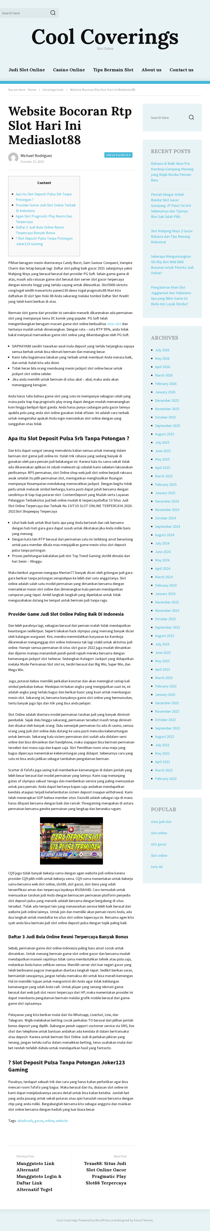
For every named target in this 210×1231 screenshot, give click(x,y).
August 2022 (164, 736)
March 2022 (164, 770)
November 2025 (167, 408)
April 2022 (162, 761)
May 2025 (162, 459)
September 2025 (167, 425)
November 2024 (167, 509)
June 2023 (163, 652)
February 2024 (166, 585)
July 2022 (162, 745)
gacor (38, 1120)
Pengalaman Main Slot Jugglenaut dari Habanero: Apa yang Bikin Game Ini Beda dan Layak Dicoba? (171, 295)
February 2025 (166, 484)
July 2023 (162, 644)
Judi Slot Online (27, 70)
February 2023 (166, 686)
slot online (159, 833)
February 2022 (166, 778)
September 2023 (167, 627)
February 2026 (166, 383)
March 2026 (164, 375)
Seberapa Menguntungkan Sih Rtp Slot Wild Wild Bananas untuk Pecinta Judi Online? (172, 264)
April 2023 (162, 669)
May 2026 (162, 358)
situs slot (114, 323)
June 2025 (163, 450)
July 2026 (162, 350)
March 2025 (164, 476)
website (62, 1120)
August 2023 (164, 635)
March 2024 (164, 577)
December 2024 (167, 501)
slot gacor (159, 844)
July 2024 (162, 543)
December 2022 (167, 703)
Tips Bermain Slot (113, 70)
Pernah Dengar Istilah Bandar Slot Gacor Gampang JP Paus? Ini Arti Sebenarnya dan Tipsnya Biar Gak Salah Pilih (171, 205)
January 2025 (165, 492)
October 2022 (165, 719)
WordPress (102, 1220)
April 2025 (162, 467)
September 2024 (167, 526)
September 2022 (167, 728)
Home (32, 90)
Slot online (159, 855)
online (49, 1120)
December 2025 (167, 400)
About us (151, 70)
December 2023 (167, 602)
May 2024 (162, 560)
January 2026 (165, 392)
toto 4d (157, 866)
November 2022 (167, 711)
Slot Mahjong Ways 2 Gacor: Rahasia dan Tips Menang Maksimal (172, 236)
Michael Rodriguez (36, 155)
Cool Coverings (105, 36)
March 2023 (164, 677)
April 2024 (162, 568)
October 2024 (165, 518)
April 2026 (162, 366)
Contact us (181, 70)
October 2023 (165, 619)
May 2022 (162, 753)
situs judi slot (161, 821)
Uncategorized (52, 90)
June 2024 (163, 551)
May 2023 (162, 661)
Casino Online (69, 70)
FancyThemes (143, 1220)
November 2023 (167, 610)
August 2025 (164, 434)
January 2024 (165, 593)
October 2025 (165, 417)
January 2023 (165, 694)
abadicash (25, 1120)
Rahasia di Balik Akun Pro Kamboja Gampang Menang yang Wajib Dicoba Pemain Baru (172, 171)
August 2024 (164, 534)
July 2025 (162, 442)
